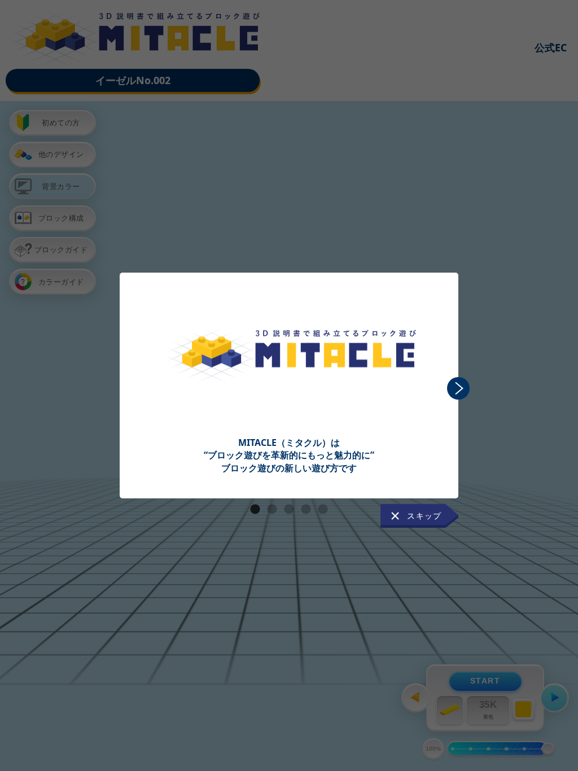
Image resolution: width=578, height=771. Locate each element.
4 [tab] (306, 509)
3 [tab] (289, 509)
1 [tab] (255, 509)
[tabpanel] (289, 373)
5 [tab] (323, 509)
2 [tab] (272, 509)
